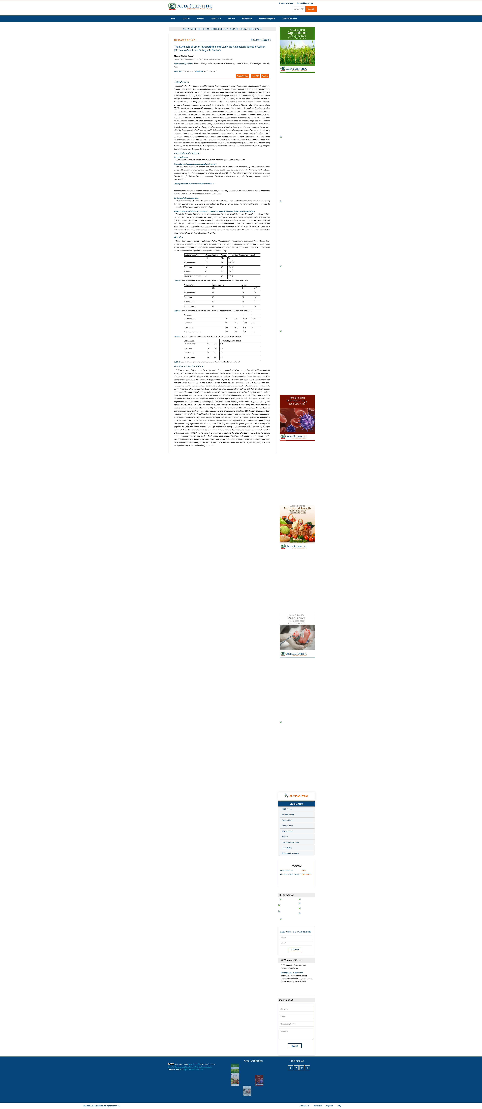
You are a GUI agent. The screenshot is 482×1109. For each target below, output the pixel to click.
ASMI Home (287, 809)
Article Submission (289, 18)
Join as (231, 18)
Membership (247, 18)
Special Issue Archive (290, 842)
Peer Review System (267, 18)
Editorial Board (288, 815)
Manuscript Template (290, 853)
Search (311, 8)
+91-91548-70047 (298, 796)
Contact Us (304, 1105)
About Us (186, 18)
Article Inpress (287, 831)
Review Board (287, 820)
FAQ (339, 1105)
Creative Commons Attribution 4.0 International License (190, 1067)
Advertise (317, 1105)
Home (173, 18)
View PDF (255, 76)
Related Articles (243, 76)
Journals (200, 18)
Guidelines (215, 18)
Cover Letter (287, 848)
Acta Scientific (194, 1064)
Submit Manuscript (305, 3)
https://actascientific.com (193, 1069)
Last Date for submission (292, 977)
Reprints (265, 76)
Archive (285, 837)
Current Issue (287, 826)
